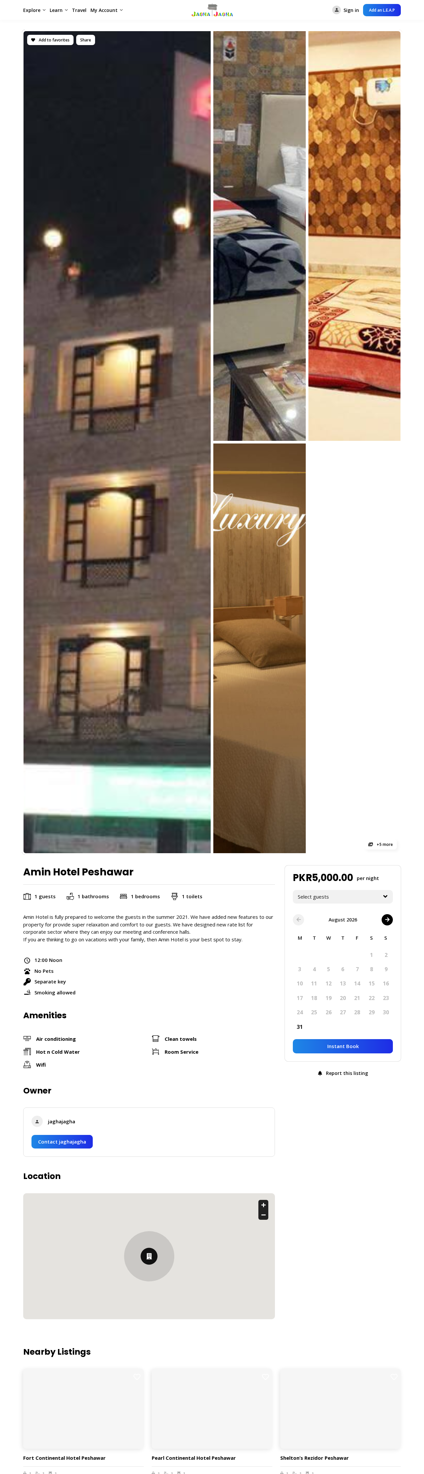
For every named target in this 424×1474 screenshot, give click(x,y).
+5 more (384, 844)
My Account (104, 10)
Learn (56, 10)
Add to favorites (54, 40)
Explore (31, 10)
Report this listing (346, 1073)
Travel (79, 10)
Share (85, 40)
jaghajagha (61, 1121)
